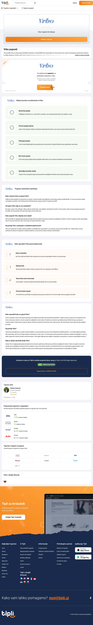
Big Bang (4, 570)
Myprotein (5, 561)
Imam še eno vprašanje (63, 557)
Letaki (22, 567)
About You (5, 573)
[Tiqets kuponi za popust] (75, 461)
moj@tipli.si (59, 598)
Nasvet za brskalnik (25, 554)
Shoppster (5, 554)
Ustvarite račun (86, 3)
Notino (4, 557)
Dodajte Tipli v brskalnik (13, 517)
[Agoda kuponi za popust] (18, 455)
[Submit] (35, 3)
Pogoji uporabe (42, 548)
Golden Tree (5, 564)
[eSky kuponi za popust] (75, 455)
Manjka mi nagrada (62, 548)
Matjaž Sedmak (15, 388)
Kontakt (59, 564)
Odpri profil (13, 394)
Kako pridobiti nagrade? (27, 548)
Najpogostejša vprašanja (27, 551)
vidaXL (4, 577)
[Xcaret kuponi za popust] (18, 461)
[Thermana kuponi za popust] (18, 466)
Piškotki (40, 554)
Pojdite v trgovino (46, 39)
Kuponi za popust (25, 564)
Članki (22, 561)
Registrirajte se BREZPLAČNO (46, 371)
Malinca (4, 567)
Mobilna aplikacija (25, 557)
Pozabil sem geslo (62, 561)
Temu (3, 548)
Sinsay (4, 551)
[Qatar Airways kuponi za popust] (46, 461)
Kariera (40, 557)
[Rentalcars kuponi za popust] (46, 455)
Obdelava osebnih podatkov (46, 551)
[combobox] (24, 3)
